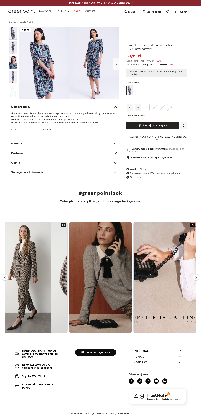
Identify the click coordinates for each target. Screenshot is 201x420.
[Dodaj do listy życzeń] (183, 125)
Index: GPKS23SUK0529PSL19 (139, 49)
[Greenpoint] (21, 11)
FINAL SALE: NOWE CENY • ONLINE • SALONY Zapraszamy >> (157, 138)
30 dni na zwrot (137, 177)
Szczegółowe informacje (27, 172)
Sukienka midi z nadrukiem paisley (149, 45)
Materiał (16, 143)
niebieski (47, 129)
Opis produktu (20, 106)
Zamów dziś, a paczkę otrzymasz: (158, 150)
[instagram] (139, 381)
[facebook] (131, 381)
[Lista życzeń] (168, 11)
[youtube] (156, 381)
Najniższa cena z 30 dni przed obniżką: (149, 64)
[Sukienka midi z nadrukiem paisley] (13, 33)
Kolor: (132, 82)
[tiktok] (148, 381)
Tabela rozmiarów (135, 114)
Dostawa (17, 153)
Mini (30, 22)
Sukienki (22, 22)
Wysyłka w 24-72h (138, 169)
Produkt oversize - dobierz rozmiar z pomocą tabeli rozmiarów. (155, 73)
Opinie (15, 162)
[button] (157, 352)
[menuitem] (46, 12)
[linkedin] (164, 381)
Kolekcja (12, 22)
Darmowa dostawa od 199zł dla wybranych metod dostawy (155, 173)
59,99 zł (133, 56)
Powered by (111, 413)
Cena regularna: (143, 60)
